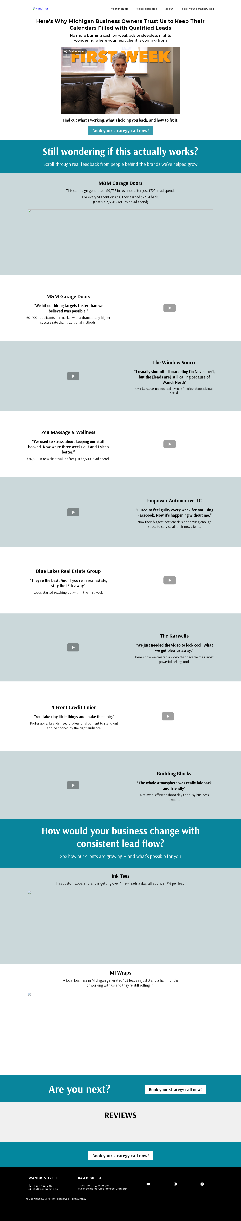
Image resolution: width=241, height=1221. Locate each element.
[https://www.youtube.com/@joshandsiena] (149, 1184)
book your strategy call (198, 9)
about (169, 9)
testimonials (119, 9)
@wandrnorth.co (47, 1189)
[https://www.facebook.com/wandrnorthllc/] (203, 1184)
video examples (147, 9)
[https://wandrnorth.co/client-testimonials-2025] (42, 9)
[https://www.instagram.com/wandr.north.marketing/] (176, 1184)
